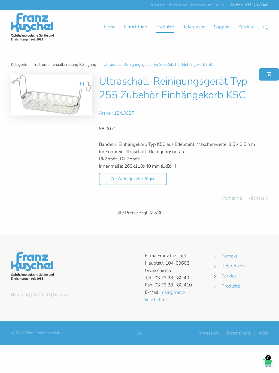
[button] (265, 27)
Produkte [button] (165, 27)
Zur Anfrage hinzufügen (133, 179)
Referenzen (194, 27)
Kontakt (158, 5)
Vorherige (232, 198)
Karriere (246, 27)
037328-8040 (256, 5)
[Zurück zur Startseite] (32, 27)
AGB (220, 5)
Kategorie (19, 64)
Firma (110, 27)
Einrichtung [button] (135, 27)
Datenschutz (201, 5)
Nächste (256, 198)
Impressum (177, 5)
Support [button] (222, 27)
